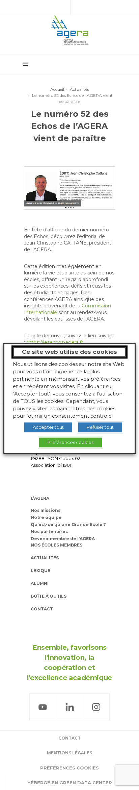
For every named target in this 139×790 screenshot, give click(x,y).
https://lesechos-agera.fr (54, 342)
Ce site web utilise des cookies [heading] (69, 351)
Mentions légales (69, 752)
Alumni (40, 583)
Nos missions (45, 510)
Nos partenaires (49, 531)
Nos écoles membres (56, 545)
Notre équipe (46, 517)
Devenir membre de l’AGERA (63, 538)
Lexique (40, 570)
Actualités (79, 89)
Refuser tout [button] (100, 427)
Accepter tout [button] (48, 427)
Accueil (57, 89)
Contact (42, 608)
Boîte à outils (48, 596)
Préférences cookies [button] (69, 767)
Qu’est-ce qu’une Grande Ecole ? (68, 524)
